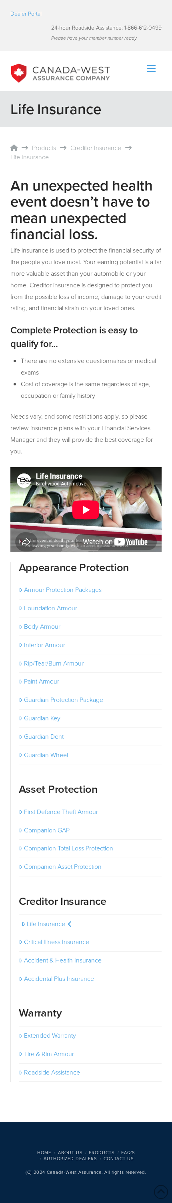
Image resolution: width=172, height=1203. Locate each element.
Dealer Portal (26, 14)
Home (44, 1152)
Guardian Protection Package (63, 699)
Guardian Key (42, 718)
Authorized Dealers (70, 1158)
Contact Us (119, 1158)
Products (101, 1152)
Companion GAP (47, 830)
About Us (70, 1152)
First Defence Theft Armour (61, 811)
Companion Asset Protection (63, 866)
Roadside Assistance (52, 1072)
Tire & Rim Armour (49, 1054)
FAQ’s (128, 1152)
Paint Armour (41, 681)
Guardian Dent (44, 736)
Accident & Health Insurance (63, 960)
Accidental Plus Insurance (59, 978)
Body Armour (42, 626)
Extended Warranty (50, 1035)
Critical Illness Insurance (56, 941)
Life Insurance (46, 923)
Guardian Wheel (46, 755)
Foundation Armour (50, 608)
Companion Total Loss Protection (68, 848)
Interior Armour (44, 645)
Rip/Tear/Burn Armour (54, 663)
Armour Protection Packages (63, 589)
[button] (151, 68)
